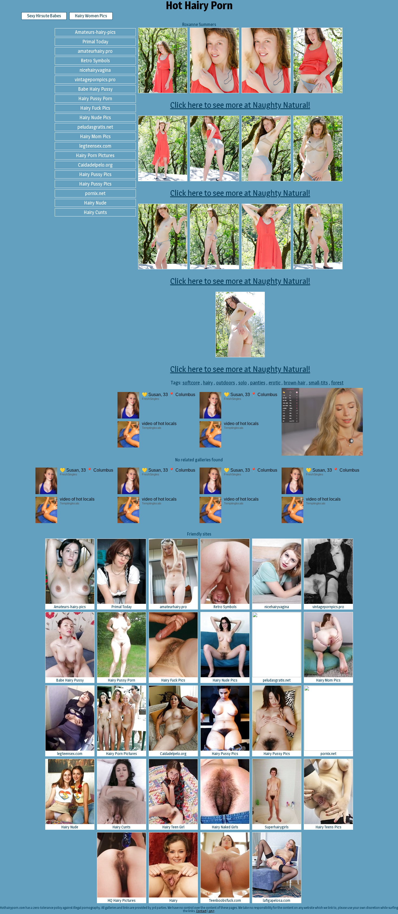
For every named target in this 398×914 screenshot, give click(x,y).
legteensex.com (95, 146)
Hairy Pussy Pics (95, 174)
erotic (274, 382)
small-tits (318, 382)
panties (257, 382)
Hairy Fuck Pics (95, 108)
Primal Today (95, 41)
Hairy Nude (95, 203)
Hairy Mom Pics (95, 136)
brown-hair (294, 382)
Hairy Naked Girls (225, 827)
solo (242, 382)
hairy (208, 382)
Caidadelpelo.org (95, 165)
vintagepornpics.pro (95, 79)
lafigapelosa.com (276, 900)
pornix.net (95, 193)
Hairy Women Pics (91, 15)
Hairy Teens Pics (328, 827)
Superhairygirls (277, 827)
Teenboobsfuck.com (225, 900)
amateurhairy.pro (95, 51)
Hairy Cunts (95, 212)
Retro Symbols (95, 60)
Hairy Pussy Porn (95, 98)
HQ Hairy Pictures (121, 900)
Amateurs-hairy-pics (95, 32)
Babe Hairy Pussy (95, 89)
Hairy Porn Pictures (95, 155)
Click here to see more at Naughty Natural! (240, 105)
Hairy (173, 900)
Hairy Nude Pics (95, 117)
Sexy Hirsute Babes (44, 15)
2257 (211, 911)
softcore (191, 382)
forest (337, 382)
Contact (201, 911)
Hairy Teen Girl (173, 827)
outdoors (225, 382)
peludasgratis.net (95, 127)
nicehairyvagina (95, 70)
